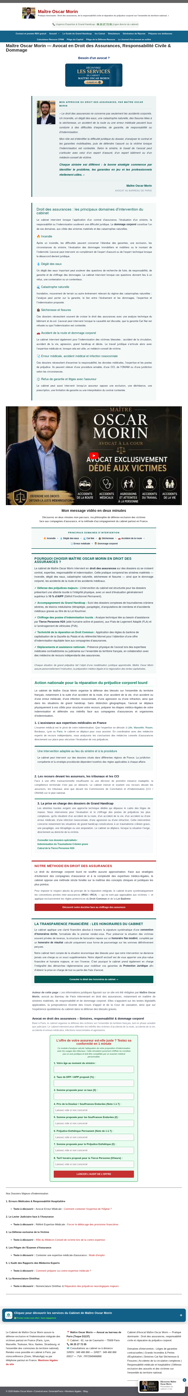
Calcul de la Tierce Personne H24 (55, 848)
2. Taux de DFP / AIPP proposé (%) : (74, 1077)
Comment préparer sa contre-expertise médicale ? (63, 1270)
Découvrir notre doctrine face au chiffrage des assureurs (93, 907)
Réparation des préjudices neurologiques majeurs (91, 1286)
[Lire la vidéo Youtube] (94, 455)
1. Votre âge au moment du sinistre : (75, 1063)
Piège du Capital (75, 39)
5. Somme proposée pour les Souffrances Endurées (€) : (86, 1117)
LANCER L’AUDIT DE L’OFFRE (94, 1174)
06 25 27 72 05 (105, 24)
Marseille (139, 727)
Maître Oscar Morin (58, 11)
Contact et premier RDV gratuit (31, 33)
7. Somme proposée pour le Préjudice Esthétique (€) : (85, 1144)
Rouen (148, 727)
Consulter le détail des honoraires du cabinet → (93, 979)
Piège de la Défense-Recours (100, 39)
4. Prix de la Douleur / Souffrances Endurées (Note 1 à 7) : (87, 1104)
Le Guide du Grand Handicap (77, 33)
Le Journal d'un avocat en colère (134, 39)
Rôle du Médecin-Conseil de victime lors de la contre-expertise (70, 1239)
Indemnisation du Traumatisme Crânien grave (62, 844)
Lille (130, 727)
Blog (85, 1391)
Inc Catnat (100, 33)
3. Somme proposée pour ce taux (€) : (76, 1090)
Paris (60, 731)
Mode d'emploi (97, 1255)
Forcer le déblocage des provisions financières (92, 1224)
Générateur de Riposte (134, 33)
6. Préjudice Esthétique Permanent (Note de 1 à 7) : (83, 1131)
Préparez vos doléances (160, 33)
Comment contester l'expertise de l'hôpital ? (88, 1209)
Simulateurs (114, 33)
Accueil (53, 33)
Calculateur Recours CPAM (50, 39)
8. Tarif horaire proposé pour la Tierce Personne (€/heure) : (88, 1158)
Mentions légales (73, 1391)
